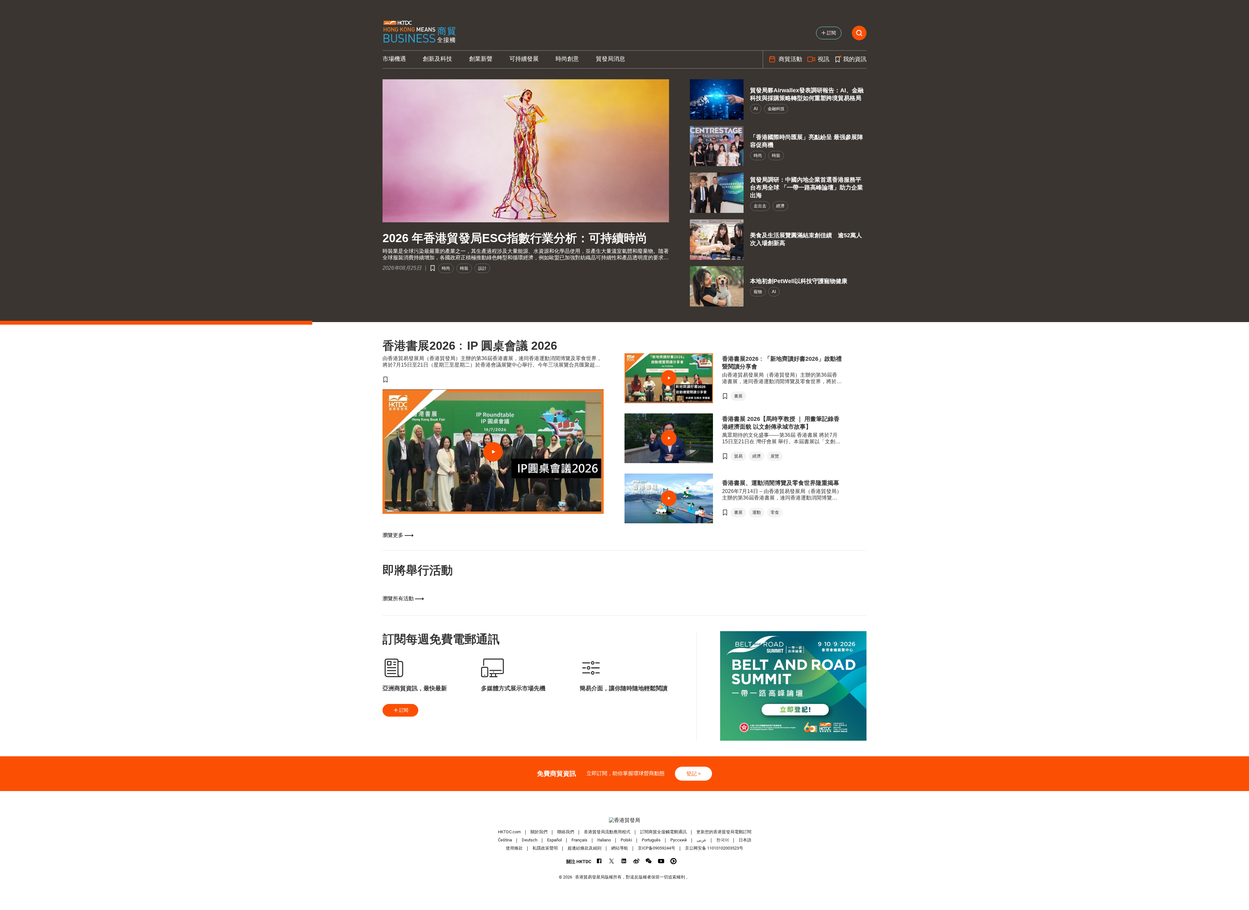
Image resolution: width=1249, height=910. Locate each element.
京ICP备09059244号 (656, 848)
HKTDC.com (509, 831)
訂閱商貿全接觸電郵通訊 (663, 831)
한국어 (722, 840)
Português (651, 840)
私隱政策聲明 (545, 848)
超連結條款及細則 (584, 848)
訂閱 (403, 710)
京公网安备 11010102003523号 (714, 848)
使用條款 (514, 848)
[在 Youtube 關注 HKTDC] (661, 861)
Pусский (678, 840)
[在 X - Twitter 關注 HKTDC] (612, 861)
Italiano (604, 840)
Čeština (505, 840)
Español (554, 840)
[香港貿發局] (624, 820)
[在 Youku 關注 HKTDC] (673, 861)
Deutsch (529, 840)
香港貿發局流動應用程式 (607, 831)
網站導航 (619, 848)
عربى (701, 840)
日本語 (745, 840)
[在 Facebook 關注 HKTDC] (599, 861)
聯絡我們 (565, 831)
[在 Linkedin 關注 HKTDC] (624, 861)
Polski (626, 840)
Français (579, 840)
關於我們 (538, 831)
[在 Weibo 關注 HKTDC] (636, 861)
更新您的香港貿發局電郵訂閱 (723, 831)
